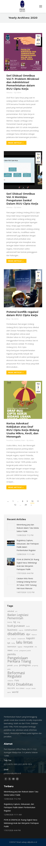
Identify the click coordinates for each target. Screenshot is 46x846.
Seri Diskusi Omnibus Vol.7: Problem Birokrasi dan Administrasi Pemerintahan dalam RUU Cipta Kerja (22, 82)
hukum (13, 639)
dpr (28, 634)
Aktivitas (9, 92)
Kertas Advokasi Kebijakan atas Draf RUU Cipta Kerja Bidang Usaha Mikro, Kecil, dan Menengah (22, 430)
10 (32, 501)
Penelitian (9, 440)
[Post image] (11, 527)
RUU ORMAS (20, 688)
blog (18, 622)
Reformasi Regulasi (16, 674)
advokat (10, 611)
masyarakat (28, 646)
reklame (10, 681)
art (16, 611)
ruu (16, 680)
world (15, 691)
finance (34, 634)
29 (26, 505)
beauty (9, 622)
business (12, 629)
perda (16, 665)
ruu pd (28, 688)
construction (30, 630)
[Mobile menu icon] (40, 6)
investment (21, 639)
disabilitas (16, 633)
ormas (16, 650)
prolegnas (25, 665)
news (10, 650)
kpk (8, 643)
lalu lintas (24, 642)
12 (15, 505)
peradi (10, 665)
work (9, 692)
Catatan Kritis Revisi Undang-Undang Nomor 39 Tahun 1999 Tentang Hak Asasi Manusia (27, 583)
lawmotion (11, 646)
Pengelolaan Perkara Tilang (19, 659)
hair (8, 639)
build (28, 626)
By (17, 92)
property (35, 665)
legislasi (20, 647)
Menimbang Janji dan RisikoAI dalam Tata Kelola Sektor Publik (28, 527)
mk (36, 647)
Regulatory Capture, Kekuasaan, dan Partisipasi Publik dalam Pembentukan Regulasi (28, 545)
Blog (8, 319)
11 (38, 501)
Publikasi (17, 440)
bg (14, 622)
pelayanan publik (25, 650)
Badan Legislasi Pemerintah (17, 616)
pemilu (11, 654)
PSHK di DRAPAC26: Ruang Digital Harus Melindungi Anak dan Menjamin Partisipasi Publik (28, 564)
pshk (8, 669)
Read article (15, 143)
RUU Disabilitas (20, 684)
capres (21, 630)
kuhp (13, 643)
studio (34, 688)
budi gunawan (16, 625)
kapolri (30, 638)
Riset (23, 440)
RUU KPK (11, 688)
